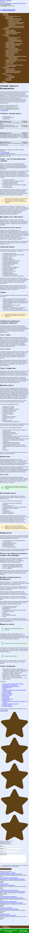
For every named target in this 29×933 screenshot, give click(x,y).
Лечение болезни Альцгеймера (13, 71)
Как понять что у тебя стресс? (10, 685)
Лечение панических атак (12, 52)
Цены (4, 81)
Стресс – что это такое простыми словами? (13, 683)
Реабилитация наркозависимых (13, 32)
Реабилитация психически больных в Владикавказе (12, 891)
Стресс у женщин (7, 691)
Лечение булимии (12, 58)
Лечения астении (10, 42)
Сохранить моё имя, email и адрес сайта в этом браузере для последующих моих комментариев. (14, 866)
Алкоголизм (6, 14)
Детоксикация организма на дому (14, 18)
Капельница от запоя (13, 21)
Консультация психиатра (14, 37)
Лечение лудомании (10, 47)
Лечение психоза (10, 54)
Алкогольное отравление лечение (16, 26)
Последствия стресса (8, 698)
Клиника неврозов (10, 68)
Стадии (4, 688)
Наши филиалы (6, 927)
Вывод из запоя (9, 17)
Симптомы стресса (7, 687)
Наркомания (6, 28)
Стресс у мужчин (7, 692)
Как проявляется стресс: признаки (11, 686)
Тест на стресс (6, 697)
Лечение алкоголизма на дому (13, 16)
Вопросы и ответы (7, 705)
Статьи (4, 73)
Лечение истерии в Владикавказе (8, 915)
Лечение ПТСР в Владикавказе (7, 885)
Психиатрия (6, 34)
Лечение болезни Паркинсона (13, 72)
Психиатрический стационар (15, 41)
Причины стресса (7, 695)
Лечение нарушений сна (11, 51)
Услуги (7, 36)
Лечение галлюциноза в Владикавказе (9, 909)
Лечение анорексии (13, 57)
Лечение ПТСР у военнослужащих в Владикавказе (12, 879)
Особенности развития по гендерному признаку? (15, 690)
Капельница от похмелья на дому (16, 22)
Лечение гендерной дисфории (13, 44)
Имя (1, 846)
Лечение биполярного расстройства (14, 43)
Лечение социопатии (11, 61)
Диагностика (6, 696)
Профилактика (6, 700)
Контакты (5, 82)
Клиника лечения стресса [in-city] (11, 703)
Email (1, 848)
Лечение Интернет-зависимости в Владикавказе (11, 897)
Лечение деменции (10, 70)
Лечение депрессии (10, 46)
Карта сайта (6, 926)
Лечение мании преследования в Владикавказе (11, 902)
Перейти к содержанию (5, 0)
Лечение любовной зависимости (13, 49)
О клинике (5, 13)
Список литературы (7, 706)
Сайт (1, 851)
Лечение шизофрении (11, 66)
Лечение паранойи (10, 53)
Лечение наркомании (11, 31)
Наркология (8, 75)
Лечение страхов (10, 62)
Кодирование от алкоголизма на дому (15, 27)
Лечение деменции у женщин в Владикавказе (11, 874)
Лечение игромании (13, 48)
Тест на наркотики (10, 29)
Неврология (6, 67)
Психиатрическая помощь (14, 39)
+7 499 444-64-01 (7, 10)
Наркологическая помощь (14, 19)
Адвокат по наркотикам (11, 33)
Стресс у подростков (8, 693)
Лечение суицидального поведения (14, 64)
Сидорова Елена (4, 153)
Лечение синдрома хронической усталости (16, 59)
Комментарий (3, 853)
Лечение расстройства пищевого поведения (16, 56)
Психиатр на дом (12, 38)
